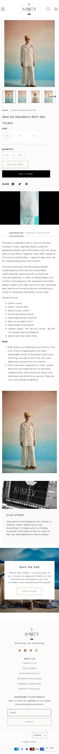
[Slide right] (52, 98)
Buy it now (26, 174)
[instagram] (36, 650)
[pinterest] (31, 650)
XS (7, 136)
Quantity (8, 149)
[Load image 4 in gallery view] (48, 97)
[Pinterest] (26, 184)
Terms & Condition (29, 684)
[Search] (48, 9)
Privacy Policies (29, 689)
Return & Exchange (29, 679)
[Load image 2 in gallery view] (22, 97)
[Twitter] (20, 184)
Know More (29, 591)
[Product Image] (29, 53)
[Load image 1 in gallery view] (9, 97)
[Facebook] (13, 184)
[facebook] (25, 650)
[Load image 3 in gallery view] (35, 97)
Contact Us (29, 663)
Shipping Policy (29, 673)
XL (34, 136)
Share (5, 184)
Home (5, 110)
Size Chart (29, 668)
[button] (3, 9)
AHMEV (33, 742)
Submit (29, 722)
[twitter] (19, 650)
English (37, 735)
